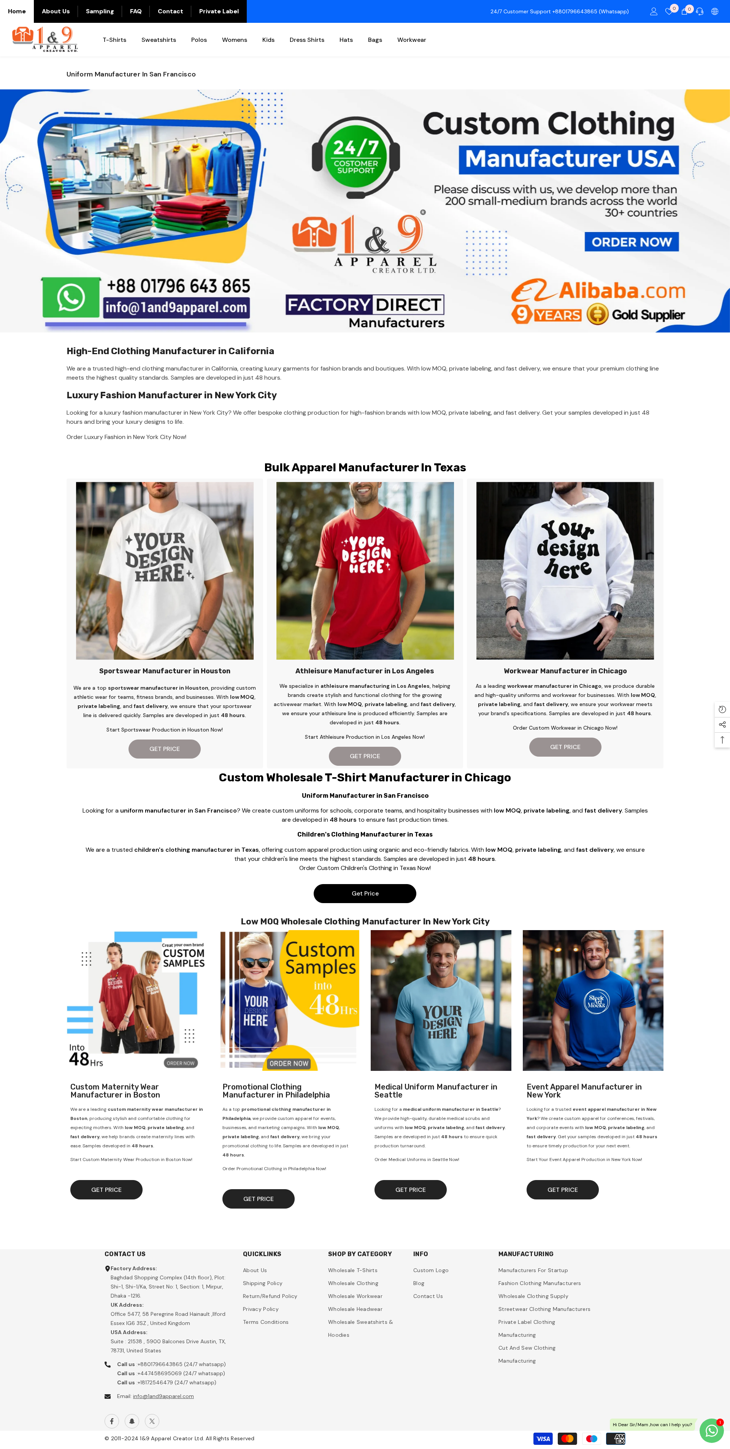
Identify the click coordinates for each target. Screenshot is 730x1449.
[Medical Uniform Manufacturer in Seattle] (441, 1000)
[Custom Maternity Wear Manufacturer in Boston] (137, 1000)
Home (17, 11)
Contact (170, 11)
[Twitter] (152, 1421)
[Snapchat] (132, 1421)
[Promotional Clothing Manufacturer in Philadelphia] (289, 1000)
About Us (56, 11)
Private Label (219, 11)
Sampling (100, 11)
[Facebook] (112, 1421)
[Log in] (654, 11)
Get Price (365, 893)
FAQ (136, 11)
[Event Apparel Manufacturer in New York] (593, 1000)
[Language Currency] (715, 11)
